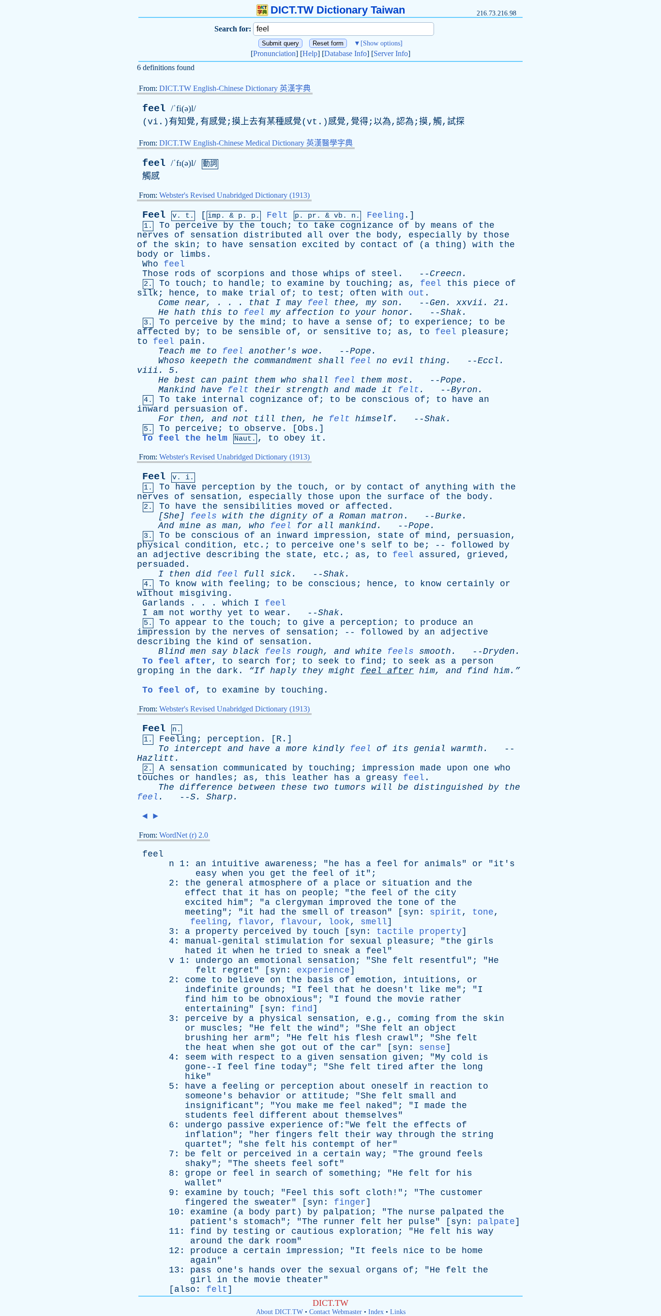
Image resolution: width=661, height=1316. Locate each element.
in (185, 671)
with (483, 245)
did (203, 574)
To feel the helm (184, 438)
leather (310, 778)
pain (190, 341)
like (429, 989)
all (315, 235)
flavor (254, 922)
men (198, 651)
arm (262, 1038)
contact (379, 245)
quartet (203, 1144)
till (264, 419)
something (352, 1173)
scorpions (241, 274)
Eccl (488, 361)
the (247, 225)
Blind (171, 651)
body (387, 235)
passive (246, 1125)
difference (206, 787)
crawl (400, 1038)
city (445, 893)
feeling (247, 584)
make (232, 293)
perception (228, 487)
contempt (334, 1144)
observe (263, 428)
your (365, 312)
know (185, 584)
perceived (267, 931)
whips (336, 274)
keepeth (208, 361)
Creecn (446, 274)
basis (320, 980)
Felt (277, 215)
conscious (385, 399)
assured (437, 555)
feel (153, 108)
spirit (446, 912)
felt (238, 390)
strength (307, 390)
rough (310, 651)
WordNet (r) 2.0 (183, 835)
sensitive (347, 332)
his (342, 1038)
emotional (278, 960)
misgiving (203, 593)
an (484, 399)
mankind (357, 526)
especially (435, 235)
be (500, 322)
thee (344, 303)
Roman (352, 516)
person (478, 661)
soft (328, 1163)
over (339, 235)
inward (153, 409)
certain (342, 1154)
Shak (451, 312)
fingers (294, 1134)
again (203, 1260)
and (278, 274)
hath (184, 312)
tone (408, 902)
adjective (177, 555)
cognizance (366, 225)
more (296, 749)
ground (435, 1154)
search (254, 661)
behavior (259, 1096)
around (206, 1241)
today (294, 1067)
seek (328, 661)
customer (461, 1193)
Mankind (176, 390)
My (440, 1057)
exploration (368, 1231)
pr (312, 216)
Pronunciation (274, 53)
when (232, 873)
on (291, 893)
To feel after (176, 661)
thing (448, 245)
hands (262, 1270)
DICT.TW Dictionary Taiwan (337, 10)
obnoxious (289, 999)
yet (235, 613)
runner (339, 1222)
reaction (451, 1086)
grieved (485, 555)
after (400, 671)
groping (155, 671)
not (241, 419)
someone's (209, 1096)
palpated (461, 1212)
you (257, 873)
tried (288, 951)
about (352, 1086)
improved (350, 902)
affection (310, 312)
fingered (206, 1202)
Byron (464, 390)
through (416, 1134)
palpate (496, 1222)
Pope (360, 351)
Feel (153, 215)
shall (331, 361)
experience (441, 322)
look (339, 922)
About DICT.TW (279, 1312)
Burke (448, 516)
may (294, 303)
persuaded (161, 564)
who (289, 380)
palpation (347, 1212)
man (230, 526)
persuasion (200, 409)
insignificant (219, 1105)
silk (147, 293)
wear (275, 613)
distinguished (448, 787)
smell (315, 912)
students (206, 1115)
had (267, 912)
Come (169, 303)
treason (368, 912)
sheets (270, 1163)
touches (155, 778)
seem (195, 1057)
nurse (421, 1212)
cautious (312, 1231)
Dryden (499, 651)
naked (379, 1105)
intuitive (235, 864)
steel (384, 274)
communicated (255, 768)
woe (310, 351)
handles (214, 778)
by (228, 225)
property (216, 931)
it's (504, 864)
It (360, 1251)
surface (405, 497)
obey (294, 438)
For (166, 419)
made (365, 390)
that (259, 303)
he (318, 419)
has (342, 778)
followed (472, 545)
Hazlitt (155, 758)
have (232, 245)
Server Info (391, 53)
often (363, 293)
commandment (283, 361)
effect (201, 893)
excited (320, 245)
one (481, 768)
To (164, 225)
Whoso (171, 361)
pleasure (483, 332)
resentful (443, 960)
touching (367, 283)
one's (352, 545)
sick (280, 574)
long (472, 1067)
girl (200, 1280)
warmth (467, 749)
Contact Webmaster (335, 1312)
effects (432, 1125)
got (289, 1047)
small (421, 1096)
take (324, 225)
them (264, 380)
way (384, 1134)
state (390, 535)
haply (283, 671)
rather (446, 999)
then (190, 419)
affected (158, 332)
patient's (214, 1222)
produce (438, 622)
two (321, 787)
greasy (382, 778)
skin (184, 245)
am (158, 613)
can (209, 380)
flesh (368, 1038)
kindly (329, 749)
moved (311, 506)
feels (203, 516)
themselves (371, 1115)
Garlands (163, 603)
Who (150, 264)
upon (350, 497)
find (371, 661)
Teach (171, 351)
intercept (198, 749)
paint (235, 380)
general (224, 883)
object (440, 1028)
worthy (206, 613)
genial (430, 749)
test (328, 293)
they (312, 671)
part (286, 1212)
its (400, 749)
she (267, 1047)
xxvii (469, 303)
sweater (272, 1202)
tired (389, 1067)
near (195, 303)
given (320, 1057)
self (381, 545)
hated (198, 951)
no (381, 361)
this (457, 283)
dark (227, 671)
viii (147, 370)
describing (232, 555)
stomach (262, 1222)
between (256, 787)
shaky (198, 1163)
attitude (323, 1096)
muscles (219, 1028)
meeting (203, 912)
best (184, 380)
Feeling (385, 215)
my (371, 303)
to (303, 225)
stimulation (294, 941)
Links (398, 1312)
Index (376, 1312)
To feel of (168, 690)
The (166, 787)
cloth (379, 1193)
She (379, 960)
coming (414, 1018)
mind (271, 322)
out (416, 293)
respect (256, 1057)
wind (328, 1028)
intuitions (429, 980)
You (283, 1105)
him (427, 671)
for (305, 526)
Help (309, 53)
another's (273, 351)
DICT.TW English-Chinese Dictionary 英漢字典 (235, 88)
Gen (438, 303)
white (368, 651)
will (381, 787)
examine (305, 283)
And (166, 526)
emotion (373, 980)
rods (184, 274)
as (404, 283)
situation (406, 883)
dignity (288, 516)
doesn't (395, 989)
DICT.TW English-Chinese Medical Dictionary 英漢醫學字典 (256, 143)
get (278, 873)
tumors (350, 787)
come (195, 980)
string (478, 1134)
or (169, 254)
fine (264, 1067)
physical (158, 545)
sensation (214, 235)
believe (246, 980)
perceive (196, 225)
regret (238, 970)
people (318, 893)
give (313, 622)
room (286, 1241)
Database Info (345, 53)
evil (403, 361)
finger (350, 1202)
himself (373, 419)
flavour (299, 922)
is (483, 1057)
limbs (193, 254)
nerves (153, 235)
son (390, 303)
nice (413, 1251)
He (163, 312)
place (347, 883)
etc (251, 545)
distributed (272, 235)
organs (382, 1270)
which (235, 603)
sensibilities (257, 506)
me (195, 351)
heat (216, 1047)
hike (195, 1076)
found (358, 999)
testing (251, 1231)
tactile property (419, 931)
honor (395, 312)
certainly (471, 584)
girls (480, 941)
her (241, 1038)
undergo (214, 960)
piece (486, 283)
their (267, 390)
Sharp (219, 797)
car (368, 1047)
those (496, 235)
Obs (306, 428)
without (155, 593)
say (219, 651)
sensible (259, 332)
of (404, 225)
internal (223, 399)
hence (182, 293)
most (397, 380)
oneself (389, 1086)
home (472, 1251)
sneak (336, 951)
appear (191, 622)
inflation (209, 1134)
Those (155, 274)
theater (304, 1280)
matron (387, 516)
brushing (206, 1038)
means (444, 225)
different (283, 1115)
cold (461, 1057)
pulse (421, 1222)
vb (338, 216)
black (246, 651)
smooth (435, 651)
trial (262, 293)
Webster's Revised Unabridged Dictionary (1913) (234, 195)
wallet (201, 1183)
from (445, 1018)
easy (206, 873)
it (387, 390)
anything (446, 487)
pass (200, 1270)
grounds (262, 989)
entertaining (217, 1009)
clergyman (299, 902)
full (254, 574)
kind (227, 642)
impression (340, 535)
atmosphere (275, 883)
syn (411, 912)
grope (198, 1173)
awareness (289, 864)
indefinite (211, 989)
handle (244, 283)
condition (209, 545)
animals (443, 864)
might (342, 671)
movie (411, 999)
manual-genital (222, 941)
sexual (366, 941)
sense (359, 322)
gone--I (203, 1067)
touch (273, 225)
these (294, 787)
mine (190, 526)
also (184, 1289)
